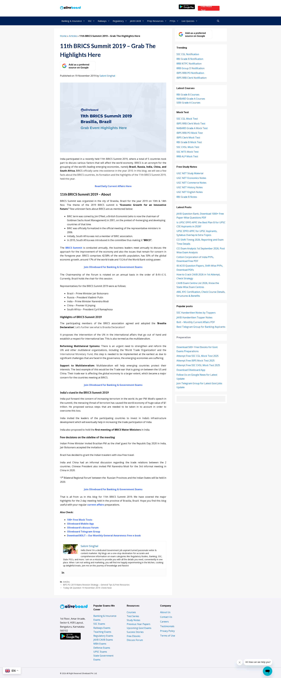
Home (63, 36)
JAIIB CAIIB (135, 20)
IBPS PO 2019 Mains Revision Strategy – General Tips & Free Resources (96, 584)
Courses (131, 612)
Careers (164, 621)
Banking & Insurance (71, 20)
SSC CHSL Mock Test (188, 147)
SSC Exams (99, 623)
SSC (90, 20)
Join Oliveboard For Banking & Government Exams (113, 267)
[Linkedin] (63, 572)
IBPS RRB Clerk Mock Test (191, 123)
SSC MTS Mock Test (187, 151)
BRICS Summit (73, 247)
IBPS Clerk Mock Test (188, 137)
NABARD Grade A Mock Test (192, 128)
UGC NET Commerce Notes (191, 182)
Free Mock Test (206, 8)
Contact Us (166, 617)
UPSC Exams (100, 651)
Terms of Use (167, 635)
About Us (165, 612)
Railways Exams (101, 627)
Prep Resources (155, 20)
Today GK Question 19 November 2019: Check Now (87, 587)
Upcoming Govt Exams (139, 628)
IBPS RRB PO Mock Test (190, 132)
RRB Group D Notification (190, 68)
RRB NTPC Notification (189, 63)
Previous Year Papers (138, 624)
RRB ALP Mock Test (187, 156)
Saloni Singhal (107, 75)
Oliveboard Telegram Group (83, 531)
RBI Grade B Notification (190, 59)
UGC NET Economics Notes (191, 178)
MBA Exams (99, 643)
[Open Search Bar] (218, 21)
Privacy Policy (167, 631)
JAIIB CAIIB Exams (103, 639)
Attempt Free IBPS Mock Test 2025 (196, 360)
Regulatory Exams (103, 635)
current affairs (95, 504)
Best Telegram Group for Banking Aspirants (201, 326)
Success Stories (135, 632)
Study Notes (133, 620)
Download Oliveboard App (191, 370)
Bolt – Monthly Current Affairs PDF (196, 322)
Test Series (133, 616)
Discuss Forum (135, 640)
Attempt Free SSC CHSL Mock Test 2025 (198, 365)
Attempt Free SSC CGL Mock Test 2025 (198, 355)
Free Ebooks (133, 636)
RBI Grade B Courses (188, 94)
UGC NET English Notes (190, 192)
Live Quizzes (187, 20)
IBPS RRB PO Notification (190, 73)
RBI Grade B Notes (187, 196)
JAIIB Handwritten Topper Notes (194, 317)
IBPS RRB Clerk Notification (192, 77)
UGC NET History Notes (190, 187)
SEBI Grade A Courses (188, 102)
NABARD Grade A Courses (191, 98)
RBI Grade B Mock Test (189, 142)
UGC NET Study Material (190, 173)
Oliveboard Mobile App (80, 523)
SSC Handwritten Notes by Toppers (196, 312)
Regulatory (118, 20)
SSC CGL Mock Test (187, 118)
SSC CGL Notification (188, 54)
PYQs (172, 20)
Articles (73, 36)
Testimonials (167, 626)
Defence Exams (101, 647)
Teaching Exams (102, 631)
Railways (102, 20)
